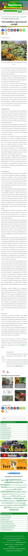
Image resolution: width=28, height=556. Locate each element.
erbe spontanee (22, 494)
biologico (4, 487)
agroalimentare (13, 479)
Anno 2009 (12, 16)
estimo (4, 496)
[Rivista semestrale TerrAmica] (13, 469)
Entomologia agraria (6, 434)
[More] (2, 33)
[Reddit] (8, 30)
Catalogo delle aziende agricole (8, 525)
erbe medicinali (15, 494)
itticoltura (11, 501)
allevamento (24, 480)
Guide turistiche (5, 519)
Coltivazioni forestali (6, 432)
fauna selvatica (9, 496)
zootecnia (13, 509)
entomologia (9, 494)
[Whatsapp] (24, 30)
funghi (12, 498)
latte (15, 500)
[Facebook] (2, 30)
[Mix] (21, 30)
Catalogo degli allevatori (7, 521)
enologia (4, 494)
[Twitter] (5, 30)
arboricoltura (12, 485)
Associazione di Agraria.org (7, 523)
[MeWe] (17, 30)
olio (12, 503)
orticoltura (17, 503)
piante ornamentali (14, 505)
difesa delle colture (19, 492)
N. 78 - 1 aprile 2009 (21, 16)
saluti (11, 507)
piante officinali (4, 505)
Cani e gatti (4, 426)
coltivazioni (6, 491)
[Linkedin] (11, 30)
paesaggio (23, 503)
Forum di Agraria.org (6, 515)
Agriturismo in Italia (6, 517)
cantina (24, 487)
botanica (14, 487)
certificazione (17, 489)
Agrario (3, 480)
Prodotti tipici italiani (6, 436)
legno (3, 503)
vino (21, 507)
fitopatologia (23, 496)
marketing (8, 503)
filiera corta (16, 496)
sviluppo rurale (16, 507)
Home (3, 16)
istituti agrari (19, 498)
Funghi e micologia (5, 438)
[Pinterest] (14, 30)
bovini (18, 487)
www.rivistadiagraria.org (8, 542)
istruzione (4, 501)
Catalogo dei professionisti (7, 527)
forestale (7, 498)
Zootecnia (3, 424)
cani (21, 487)
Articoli (7, 16)
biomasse (10, 487)
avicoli (16, 485)
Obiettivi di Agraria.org (6, 529)
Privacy (17, 546)
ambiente (9, 482)
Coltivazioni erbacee (6, 428)
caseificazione (8, 489)
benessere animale (23, 485)
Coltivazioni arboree (6, 430)
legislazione (22, 500)
